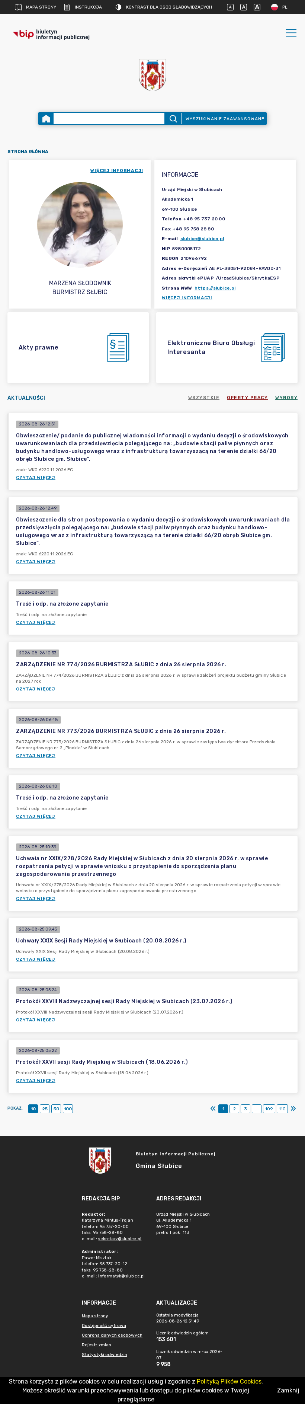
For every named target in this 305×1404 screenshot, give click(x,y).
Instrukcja (88, 7)
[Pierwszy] (213, 1108)
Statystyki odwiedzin (104, 1354)
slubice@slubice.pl (202, 238)
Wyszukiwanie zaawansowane (225, 118)
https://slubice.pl (215, 288)
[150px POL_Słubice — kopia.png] (152, 74)
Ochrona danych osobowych (112, 1335)
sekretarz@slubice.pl (119, 1239)
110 (282, 1108)
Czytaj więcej (35, 477)
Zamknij (288, 1390)
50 (56, 1108)
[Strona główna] (46, 118)
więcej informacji (116, 170)
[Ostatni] (293, 1108)
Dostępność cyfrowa (104, 1325)
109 (269, 1108)
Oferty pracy (247, 397)
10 (33, 1108)
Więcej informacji (187, 297)
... (257, 1108)
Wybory (286, 397)
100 (68, 1108)
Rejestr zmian (96, 1344)
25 (45, 1108)
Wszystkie (204, 397)
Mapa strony (41, 7)
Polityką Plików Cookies (229, 1381)
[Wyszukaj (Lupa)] (172, 118)
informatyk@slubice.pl (121, 1276)
